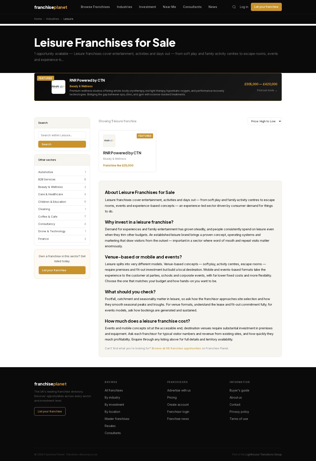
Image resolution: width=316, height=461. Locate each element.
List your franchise (266, 6)
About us (236, 397)
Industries (124, 7)
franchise (50, 7)
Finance (62, 238)
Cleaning (62, 209)
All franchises (114, 390)
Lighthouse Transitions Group (263, 454)
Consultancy (62, 224)
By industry (112, 397)
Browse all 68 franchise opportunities (176, 348)
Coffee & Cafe (62, 216)
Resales (110, 426)
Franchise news (178, 419)
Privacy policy (239, 411)
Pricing (172, 397)
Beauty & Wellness (62, 187)
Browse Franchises (95, 7)
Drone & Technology (62, 231)
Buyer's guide (239, 390)
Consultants (192, 7)
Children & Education (62, 201)
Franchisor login (178, 411)
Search (46, 144)
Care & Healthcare (62, 194)
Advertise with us (179, 390)
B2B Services (62, 179)
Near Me (169, 7)
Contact (235, 404)
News (213, 7)
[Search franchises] (234, 7)
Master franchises (117, 419)
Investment (147, 7)
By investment (114, 404)
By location (112, 411)
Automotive (62, 172)
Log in (244, 7)
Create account (178, 404)
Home (38, 18)
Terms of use (239, 419)
